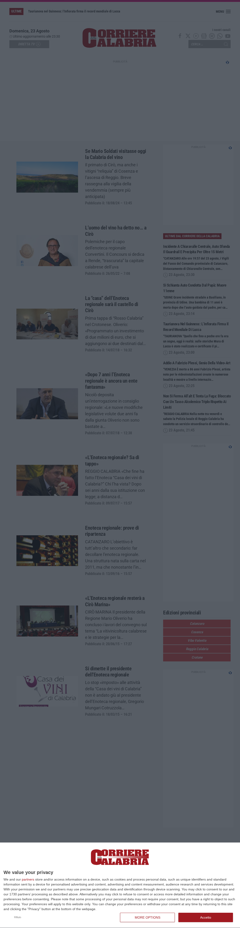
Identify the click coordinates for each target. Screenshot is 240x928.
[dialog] (120, 885)
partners (28, 879)
